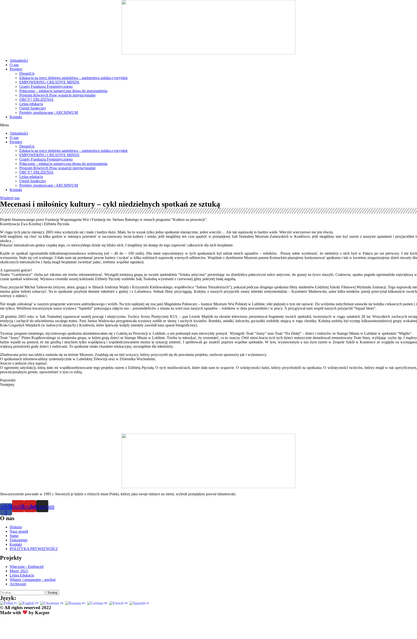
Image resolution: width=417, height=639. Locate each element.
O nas (14, 65)
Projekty (16, 69)
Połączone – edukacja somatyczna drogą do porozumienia (63, 91)
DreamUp (27, 73)
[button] (208, 125)
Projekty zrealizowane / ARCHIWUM (48, 112)
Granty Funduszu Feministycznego (46, 86)
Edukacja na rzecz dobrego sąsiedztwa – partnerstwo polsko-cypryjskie (73, 78)
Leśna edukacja (31, 104)
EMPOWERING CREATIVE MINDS (49, 82)
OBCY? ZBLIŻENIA (36, 99)
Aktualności (19, 60)
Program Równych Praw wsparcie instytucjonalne (57, 95)
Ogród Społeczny (32, 108)
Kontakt (16, 117)
